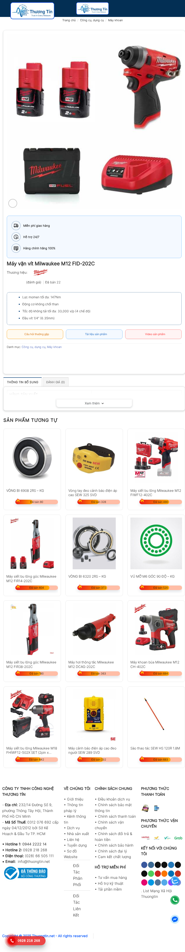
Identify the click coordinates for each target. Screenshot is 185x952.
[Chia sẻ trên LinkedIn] (51, 357)
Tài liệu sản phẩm (95, 334)
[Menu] (6, 10)
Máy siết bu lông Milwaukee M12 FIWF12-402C (155, 492)
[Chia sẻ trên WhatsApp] (11, 357)
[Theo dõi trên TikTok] (158, 865)
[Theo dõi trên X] (164, 865)
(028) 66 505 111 (39, 856)
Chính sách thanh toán (117, 816)
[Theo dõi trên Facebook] (144, 865)
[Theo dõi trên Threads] (178, 865)
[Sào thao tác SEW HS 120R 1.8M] (156, 715)
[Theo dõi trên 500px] (151, 882)
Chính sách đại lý (112, 851)
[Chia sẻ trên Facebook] (19, 357)
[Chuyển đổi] (68, 866)
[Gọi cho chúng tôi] (151, 873)
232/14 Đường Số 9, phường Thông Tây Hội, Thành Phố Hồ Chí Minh (27, 811)
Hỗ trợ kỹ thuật (110, 883)
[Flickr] (144, 882)
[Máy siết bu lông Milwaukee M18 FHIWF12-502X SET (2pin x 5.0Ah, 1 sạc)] (32, 715)
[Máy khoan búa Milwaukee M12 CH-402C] (156, 629)
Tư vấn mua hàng (112, 877)
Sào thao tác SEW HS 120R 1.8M (155, 748)
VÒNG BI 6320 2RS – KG (87, 576)
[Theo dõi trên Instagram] (151, 865)
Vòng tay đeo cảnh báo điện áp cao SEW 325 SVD (92, 492)
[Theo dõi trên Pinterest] (158, 873)
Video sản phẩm (154, 334)
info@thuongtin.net (34, 861)
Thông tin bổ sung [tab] (22, 382)
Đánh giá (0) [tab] (55, 382)
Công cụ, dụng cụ (92, 20)
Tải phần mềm (110, 889)
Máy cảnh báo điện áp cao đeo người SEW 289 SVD (92, 750)
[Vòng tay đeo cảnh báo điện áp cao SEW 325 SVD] (94, 457)
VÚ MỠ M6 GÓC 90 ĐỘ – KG (152, 576)
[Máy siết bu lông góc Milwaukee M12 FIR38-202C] (32, 629)
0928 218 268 (35, 850)
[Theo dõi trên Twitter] (171, 865)
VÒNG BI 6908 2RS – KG (25, 490)
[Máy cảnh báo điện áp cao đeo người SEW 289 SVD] (94, 715)
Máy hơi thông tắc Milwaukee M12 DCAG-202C (91, 664)
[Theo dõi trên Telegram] (164, 882)
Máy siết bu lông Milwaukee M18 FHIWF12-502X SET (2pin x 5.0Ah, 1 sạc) (31, 750)
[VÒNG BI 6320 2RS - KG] (94, 543)
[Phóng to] (12, 203)
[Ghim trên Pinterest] (43, 357)
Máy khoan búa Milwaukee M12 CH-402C (154, 664)
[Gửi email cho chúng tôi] (144, 873)
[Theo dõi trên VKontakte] (158, 882)
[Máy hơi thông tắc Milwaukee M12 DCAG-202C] (94, 629)
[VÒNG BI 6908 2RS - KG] (32, 457)
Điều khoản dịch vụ (114, 799)
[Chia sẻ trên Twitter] (27, 357)
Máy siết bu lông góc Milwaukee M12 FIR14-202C (31, 578)
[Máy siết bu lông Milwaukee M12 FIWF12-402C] (156, 457)
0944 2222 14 (34, 844)
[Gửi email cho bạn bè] (35, 357)
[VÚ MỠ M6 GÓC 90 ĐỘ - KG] (156, 543)
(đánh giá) (34, 282)
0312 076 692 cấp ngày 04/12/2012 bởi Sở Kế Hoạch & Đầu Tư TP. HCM (30, 828)
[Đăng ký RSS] (164, 873)
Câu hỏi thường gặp (36, 334)
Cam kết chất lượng (114, 856)
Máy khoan (115, 20)
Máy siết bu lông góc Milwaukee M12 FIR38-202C (31, 664)
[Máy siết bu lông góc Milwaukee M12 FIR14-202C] (32, 543)
